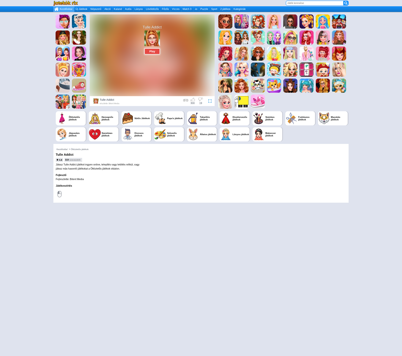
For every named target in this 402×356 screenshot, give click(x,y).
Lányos (139, 9)
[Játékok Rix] (65, 3)
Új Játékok (81, 9)
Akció (107, 9)
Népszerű (95, 9)
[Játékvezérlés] (185, 101)
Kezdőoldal (66, 9)
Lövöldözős (152, 9)
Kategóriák (240, 9)
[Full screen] (209, 101)
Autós (128, 9)
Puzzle (204, 9)
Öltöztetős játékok (80, 149)
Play (152, 51)
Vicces (175, 9)
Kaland (118, 9)
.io (196, 9)
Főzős (165, 9)
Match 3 (187, 9)
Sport (214, 9)
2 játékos (225, 9)
